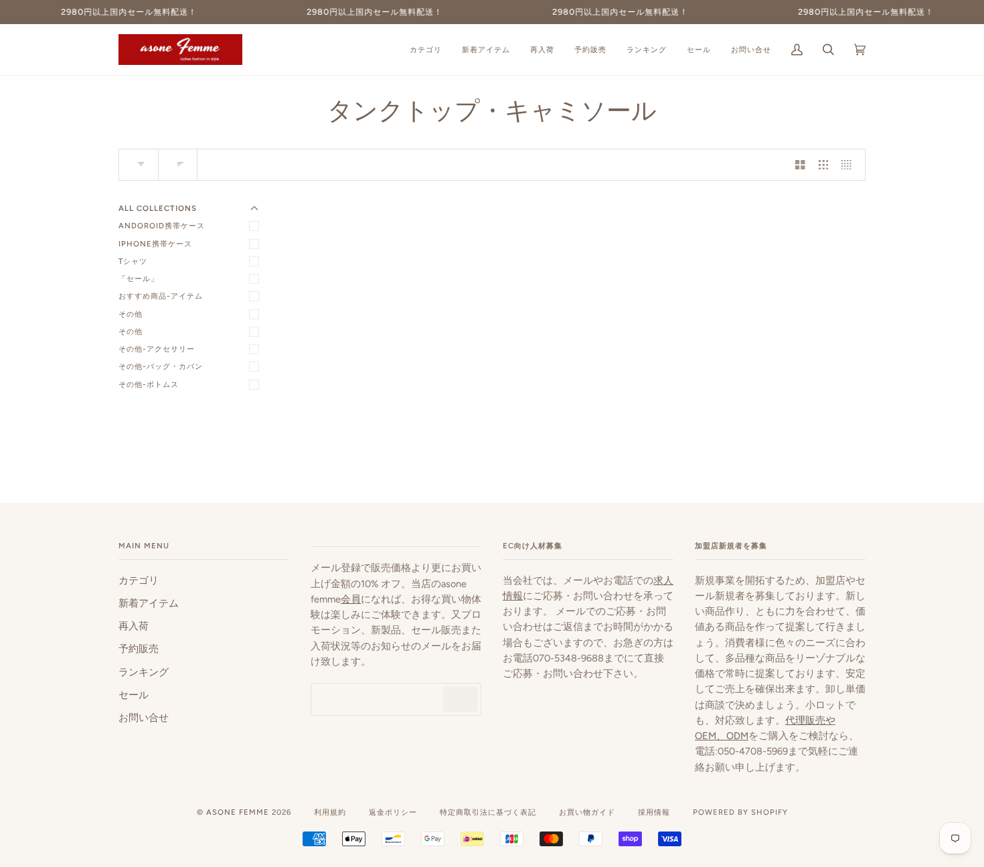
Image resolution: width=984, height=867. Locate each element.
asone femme (237, 812)
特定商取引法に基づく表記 (488, 812)
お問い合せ (143, 718)
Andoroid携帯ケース (161, 225)
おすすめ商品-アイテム (160, 296)
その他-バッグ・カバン (160, 366)
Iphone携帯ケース (155, 243)
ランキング (143, 672)
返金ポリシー (393, 812)
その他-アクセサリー (156, 348)
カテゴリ (138, 580)
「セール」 (138, 278)
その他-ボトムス (148, 384)
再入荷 (133, 626)
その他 (130, 314)
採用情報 (654, 812)
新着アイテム (148, 603)
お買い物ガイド (587, 812)
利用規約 (330, 812)
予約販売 (138, 649)
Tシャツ (132, 261)
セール (133, 695)
